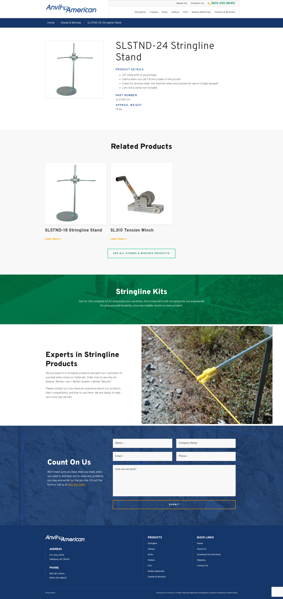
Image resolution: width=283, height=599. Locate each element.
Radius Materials (201, 12)
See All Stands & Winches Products (141, 253)
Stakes (175, 12)
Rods (165, 12)
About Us (181, 3)
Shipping (201, 560)
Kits (185, 12)
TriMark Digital (232, 593)
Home (51, 23)
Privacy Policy (50, 593)
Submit (174, 504)
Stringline (140, 12)
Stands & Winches (225, 12)
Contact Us (197, 3)
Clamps (154, 12)
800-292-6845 (76, 484)
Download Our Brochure (209, 554)
